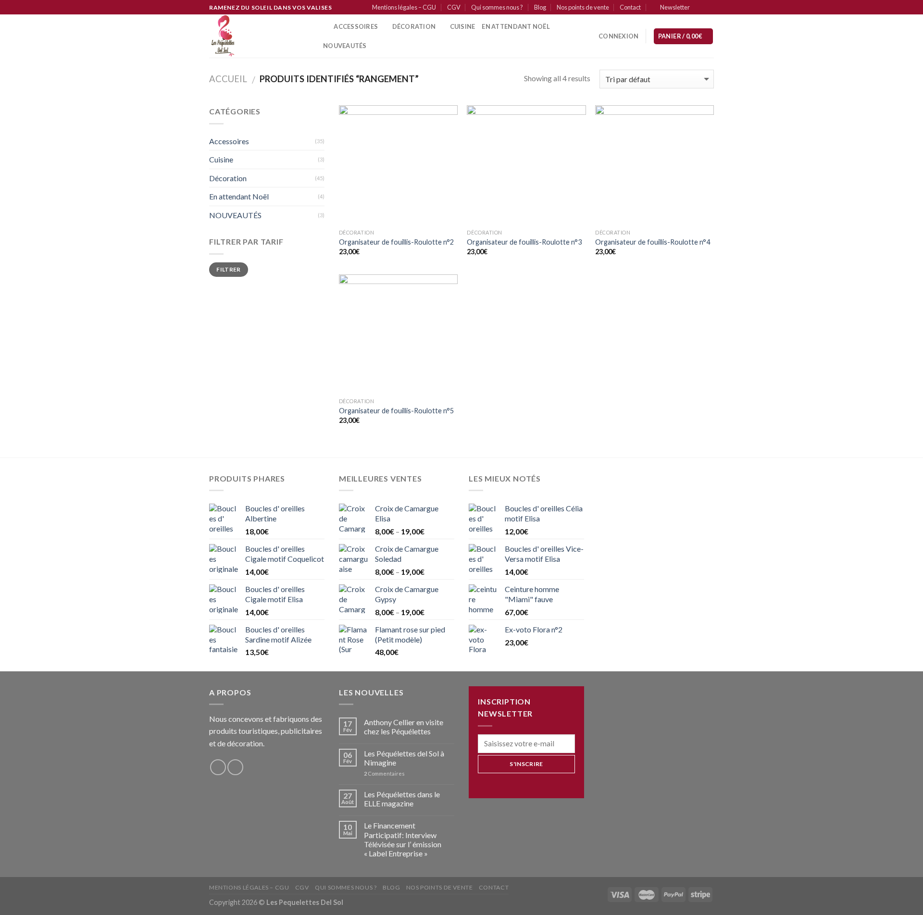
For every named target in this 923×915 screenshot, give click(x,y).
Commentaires (384, 773)
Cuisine (221, 159)
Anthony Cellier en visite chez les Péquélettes (403, 726)
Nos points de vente (583, 7)
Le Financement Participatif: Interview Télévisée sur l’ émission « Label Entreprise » (402, 839)
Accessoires (356, 26)
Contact (630, 7)
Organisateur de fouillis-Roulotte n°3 (524, 242)
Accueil (228, 79)
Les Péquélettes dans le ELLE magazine (402, 799)
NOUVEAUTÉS (235, 215)
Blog (540, 7)
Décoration (228, 178)
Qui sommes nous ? (497, 7)
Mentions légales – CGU (404, 7)
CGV (454, 7)
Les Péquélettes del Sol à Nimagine (404, 758)
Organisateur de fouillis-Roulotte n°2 (396, 242)
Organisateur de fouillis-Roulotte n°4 (652, 242)
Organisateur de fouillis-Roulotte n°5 (396, 411)
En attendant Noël (515, 26)
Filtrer (228, 269)
